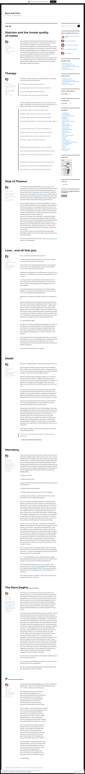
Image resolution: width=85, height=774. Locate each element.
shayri (6, 92)
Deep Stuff (7, 47)
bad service (7, 463)
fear (9, 372)
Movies (6, 194)
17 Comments (8, 611)
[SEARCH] (79, 26)
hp (14, 602)
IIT (5, 599)
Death (9, 358)
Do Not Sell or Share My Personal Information (33, 767)
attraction (7, 265)
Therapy (10, 73)
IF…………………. (14, 678)
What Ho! (64, 147)
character (7, 51)
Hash (63, 122)
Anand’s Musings (66, 114)
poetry (13, 90)
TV (11, 599)
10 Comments (8, 377)
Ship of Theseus (16, 181)
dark (13, 465)
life (10, 51)
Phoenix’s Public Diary (67, 129)
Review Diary (65, 136)
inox (15, 465)
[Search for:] (69, 26)
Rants (10, 86)
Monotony (12, 449)
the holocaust (37, 566)
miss (8, 605)
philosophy (9, 196)
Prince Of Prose (65, 131)
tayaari (10, 609)
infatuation (12, 265)
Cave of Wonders (65, 120)
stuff (13, 694)
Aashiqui (74, 49)
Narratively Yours (66, 128)
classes (9, 465)
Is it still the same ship (43, 194)
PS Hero (64, 133)
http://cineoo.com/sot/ (49, 238)
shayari (12, 91)
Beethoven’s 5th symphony (68, 69)
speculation (11, 267)
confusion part (52, 507)
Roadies (7, 49)
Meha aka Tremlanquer (67, 125)
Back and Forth (12, 13)
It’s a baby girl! (72, 41)
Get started (53, 1)
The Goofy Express (66, 140)
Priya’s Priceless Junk (66, 132)
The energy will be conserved (68, 65)
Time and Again (65, 145)
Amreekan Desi (65, 113)
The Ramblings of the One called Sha (70, 142)
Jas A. (6, 44)
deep (6, 692)
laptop (14, 604)
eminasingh (67, 45)
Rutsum (64, 138)
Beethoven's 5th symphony (68, 84)
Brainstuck (64, 118)
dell (12, 601)
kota (9, 466)
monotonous (8, 467)
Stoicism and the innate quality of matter (70, 66)
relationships (8, 91)
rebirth (14, 375)
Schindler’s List (41, 564)
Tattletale (64, 139)
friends (11, 602)
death (6, 372)
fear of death (13, 372)
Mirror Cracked (65, 126)
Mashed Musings (66, 124)
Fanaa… (70, 53)
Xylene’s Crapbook (66, 149)
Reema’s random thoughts (68, 135)
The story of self (65, 67)
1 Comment (7, 53)
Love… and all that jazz (20, 250)
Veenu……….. (64, 146)
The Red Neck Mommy (67, 143)
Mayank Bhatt (68, 49)
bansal (11, 463)
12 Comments (8, 471)
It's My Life (12, 47)
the (12, 467)
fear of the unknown (9, 373)
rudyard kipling (8, 694)
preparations (11, 607)
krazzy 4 (10, 604)
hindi (6, 90)
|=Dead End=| (65, 150)
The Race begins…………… (22, 587)
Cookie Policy (28, 771)
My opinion (10, 194)
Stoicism (13, 51)
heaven (6, 375)
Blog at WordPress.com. (18, 767)
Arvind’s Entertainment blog (68, 115)
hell (9, 375)
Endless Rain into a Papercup (68, 121)
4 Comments (8, 269)
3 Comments (8, 696)
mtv (10, 605)
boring (6, 465)
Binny (34, 617)
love (10, 90)
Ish (24, 667)
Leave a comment (9, 94)
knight (6, 466)
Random (7, 86)
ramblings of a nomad (67, 63)
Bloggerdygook (65, 117)
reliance (7, 608)
